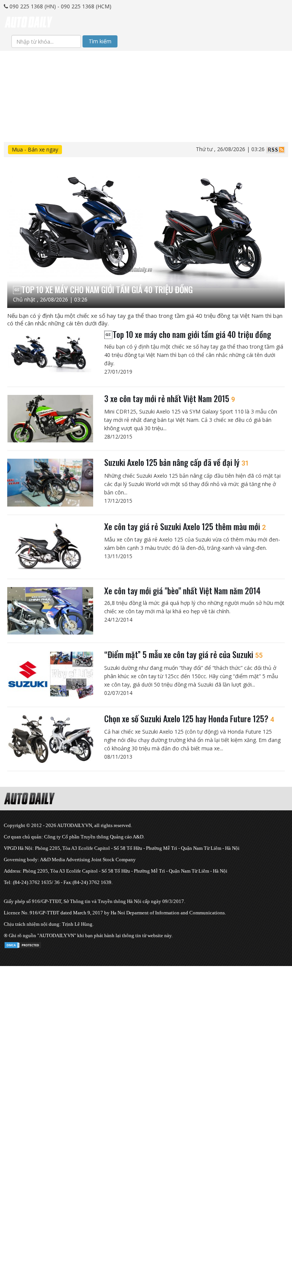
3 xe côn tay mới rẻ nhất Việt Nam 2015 (169, 398)
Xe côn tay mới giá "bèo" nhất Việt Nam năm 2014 (182, 590)
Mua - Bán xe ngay (35, 149)
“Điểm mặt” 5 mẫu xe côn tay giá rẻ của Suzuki (183, 654)
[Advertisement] (146, 104)
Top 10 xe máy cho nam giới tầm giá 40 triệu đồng (187, 334)
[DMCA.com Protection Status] (23, 944)
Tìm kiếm (100, 41)
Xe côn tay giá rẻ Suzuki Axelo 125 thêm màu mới (185, 526)
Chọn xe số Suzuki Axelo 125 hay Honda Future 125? (189, 718)
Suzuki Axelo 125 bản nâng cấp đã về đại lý (176, 462)
